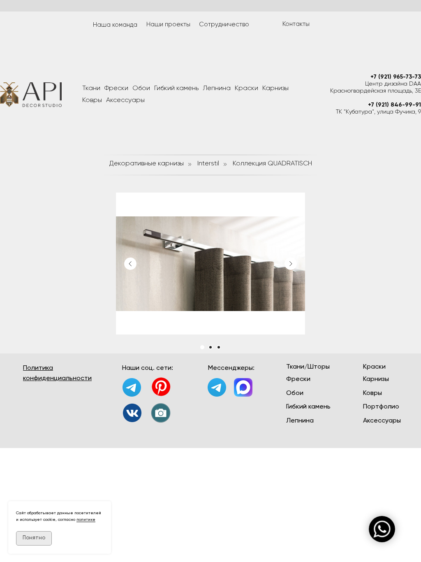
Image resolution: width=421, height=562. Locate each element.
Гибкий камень (176, 88)
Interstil (208, 163)
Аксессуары (125, 100)
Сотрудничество (224, 24)
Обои (141, 88)
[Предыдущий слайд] (130, 264)
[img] (132, 413)
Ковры (92, 100)
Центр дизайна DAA (393, 84)
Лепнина (217, 88)
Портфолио (381, 407)
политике (85, 520)
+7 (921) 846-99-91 (394, 105)
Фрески (116, 88)
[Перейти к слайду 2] (210, 347)
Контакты (296, 24)
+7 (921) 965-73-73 (395, 77)
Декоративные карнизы (146, 163)
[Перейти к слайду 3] (219, 347)
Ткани (91, 88)
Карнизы (275, 88)
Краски (246, 88)
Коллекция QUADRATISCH (272, 163)
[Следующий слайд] (291, 264)
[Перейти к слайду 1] (202, 347)
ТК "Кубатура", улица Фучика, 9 (378, 112)
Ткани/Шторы (308, 367)
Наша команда (115, 25)
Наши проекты (168, 24)
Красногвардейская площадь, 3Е (375, 91)
